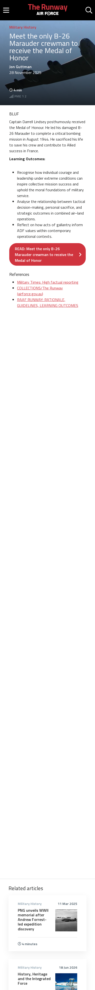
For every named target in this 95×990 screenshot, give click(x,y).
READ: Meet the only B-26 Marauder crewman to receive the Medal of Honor (44, 254)
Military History (22, 27)
